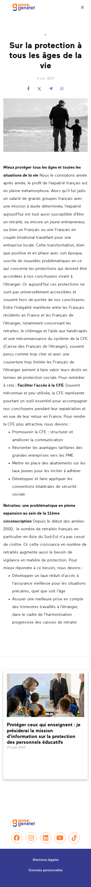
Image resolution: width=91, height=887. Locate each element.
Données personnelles (46, 870)
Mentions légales (46, 860)
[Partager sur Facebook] (28, 89)
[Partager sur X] (39, 89)
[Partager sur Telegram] (51, 89)
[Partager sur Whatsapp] (62, 89)
